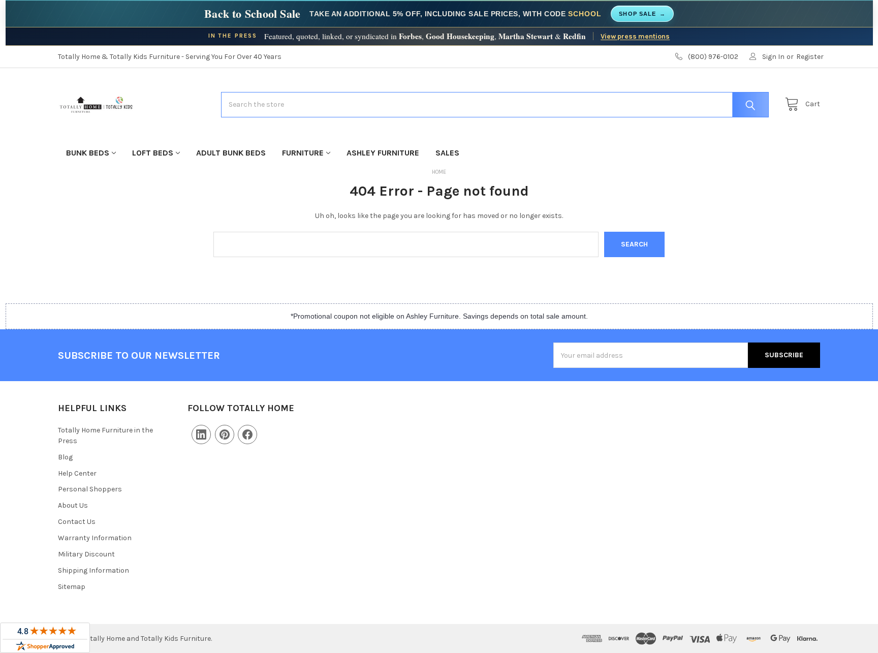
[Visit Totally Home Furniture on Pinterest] (224, 434)
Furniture (303, 153)
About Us (73, 505)
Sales (447, 153)
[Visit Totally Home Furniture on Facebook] (247, 434)
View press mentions (635, 36)
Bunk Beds (87, 153)
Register (810, 56)
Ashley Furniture (383, 153)
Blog (65, 457)
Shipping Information (93, 570)
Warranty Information (95, 538)
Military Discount (86, 554)
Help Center (77, 473)
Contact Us (77, 521)
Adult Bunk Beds (231, 153)
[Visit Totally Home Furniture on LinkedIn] (201, 434)
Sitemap (71, 586)
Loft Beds (152, 153)
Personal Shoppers (90, 489)
